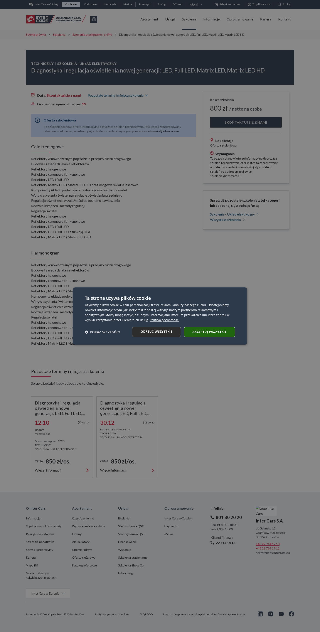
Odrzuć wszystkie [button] (156, 331)
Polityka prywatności (164, 320)
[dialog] (160, 316)
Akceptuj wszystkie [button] (209, 332)
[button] (102, 332)
